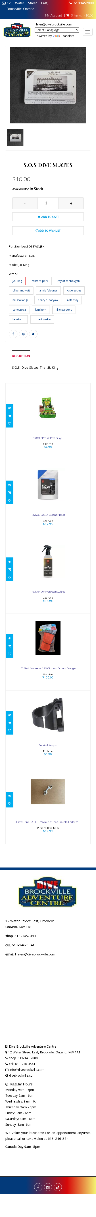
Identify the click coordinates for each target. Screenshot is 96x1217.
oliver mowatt (21, 290)
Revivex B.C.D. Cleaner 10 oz (48, 514)
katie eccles (74, 290)
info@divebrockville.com (27, 1069)
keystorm (18, 319)
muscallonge (21, 300)
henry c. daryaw (48, 300)
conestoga (19, 310)
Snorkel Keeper (48, 745)
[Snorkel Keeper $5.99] (48, 728)
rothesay (72, 300)
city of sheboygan (68, 281)
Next (88, 104)
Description (21, 356)
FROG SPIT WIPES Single (48, 438)
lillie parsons (64, 310)
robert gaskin (42, 319)
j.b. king (17, 281)
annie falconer (48, 290)
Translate (68, 36)
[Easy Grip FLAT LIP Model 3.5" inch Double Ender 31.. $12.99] (48, 805)
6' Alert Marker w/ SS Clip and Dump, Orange (48, 668)
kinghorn (40, 310)
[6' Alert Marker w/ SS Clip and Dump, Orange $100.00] (48, 652)
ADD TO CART (50, 217)
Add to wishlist (49, 231)
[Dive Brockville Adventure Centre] (17, 31)
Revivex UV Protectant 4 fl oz (48, 591)
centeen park (39, 281)
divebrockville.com (22, 1075)
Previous (8, 104)
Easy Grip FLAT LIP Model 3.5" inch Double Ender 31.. (48, 822)
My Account (53, 15)
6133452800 (84, 3)
